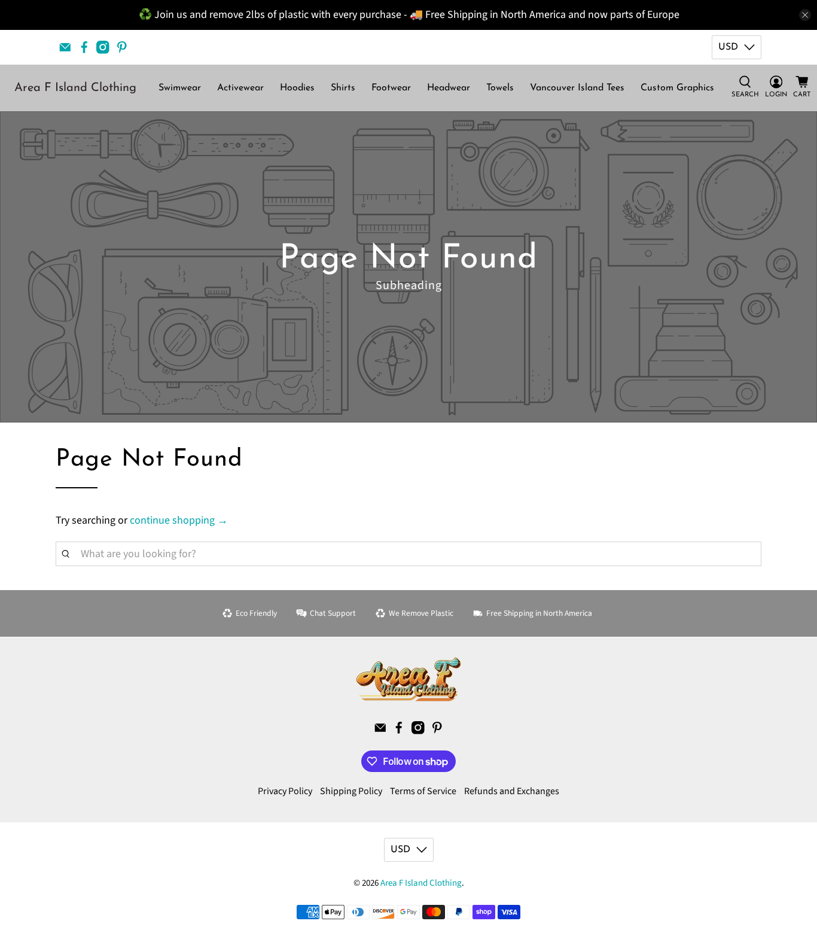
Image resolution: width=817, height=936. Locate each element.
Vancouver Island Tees (577, 88)
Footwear (391, 88)
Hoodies (297, 88)
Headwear (448, 88)
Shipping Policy (351, 791)
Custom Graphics (677, 88)
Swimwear (179, 88)
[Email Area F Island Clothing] (65, 47)
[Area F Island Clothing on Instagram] (102, 47)
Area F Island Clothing (75, 88)
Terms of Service (423, 791)
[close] (805, 15)
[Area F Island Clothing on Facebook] (84, 47)
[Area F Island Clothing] (408, 679)
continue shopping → (179, 520)
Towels (500, 88)
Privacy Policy (285, 791)
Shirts (343, 88)
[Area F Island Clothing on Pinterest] (122, 47)
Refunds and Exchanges (511, 791)
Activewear (240, 88)
